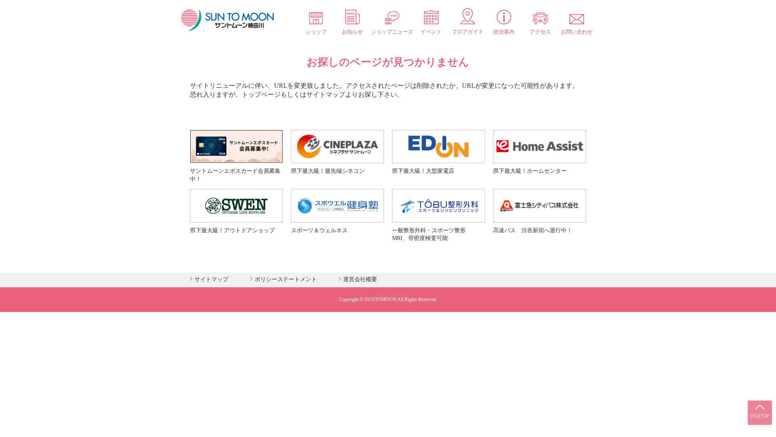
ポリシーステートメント (286, 279)
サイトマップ (211, 279)
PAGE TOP (760, 413)
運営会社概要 (360, 279)
